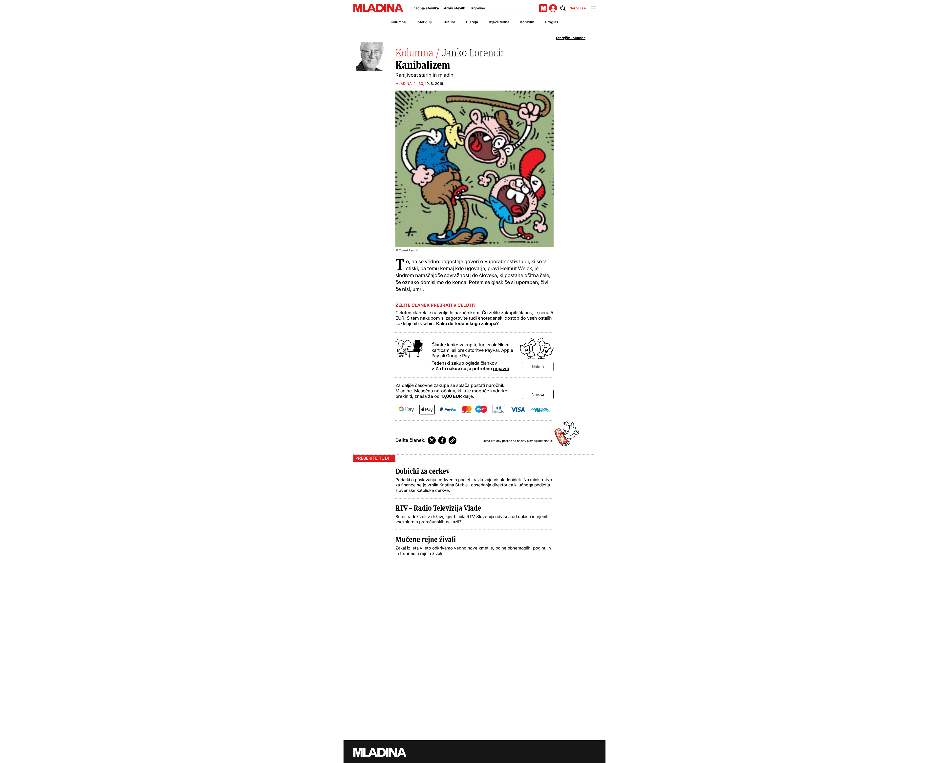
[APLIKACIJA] (543, 8)
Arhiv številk (454, 8)
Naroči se (577, 8)
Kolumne (398, 22)
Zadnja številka (426, 8)
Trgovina (477, 8)
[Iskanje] (563, 8)
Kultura (449, 22)
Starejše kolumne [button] (570, 38)
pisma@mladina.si (540, 441)
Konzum (527, 22)
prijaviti (501, 368)
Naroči (538, 394)
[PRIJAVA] (553, 8)
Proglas (551, 22)
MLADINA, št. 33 (409, 83)
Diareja (472, 22)
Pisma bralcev (491, 441)
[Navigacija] (593, 8)
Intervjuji (424, 22)
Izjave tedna (499, 22)
